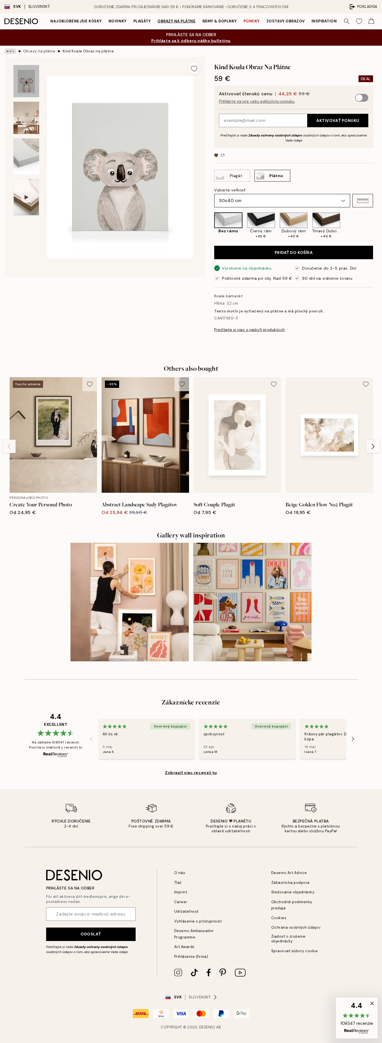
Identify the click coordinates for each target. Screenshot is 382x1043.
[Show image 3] (26, 156)
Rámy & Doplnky (219, 21)
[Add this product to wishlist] (194, 68)
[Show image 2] (26, 118)
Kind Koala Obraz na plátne (88, 51)
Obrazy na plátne (176, 21)
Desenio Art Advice (289, 872)
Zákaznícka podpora (290, 882)
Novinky (118, 21)
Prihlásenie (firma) (191, 956)
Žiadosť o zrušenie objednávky (288, 939)
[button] (362, 200)
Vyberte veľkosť (229, 190)
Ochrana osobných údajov (296, 927)
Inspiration (324, 21)
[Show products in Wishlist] (359, 21)
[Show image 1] (26, 81)
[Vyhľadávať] (347, 21)
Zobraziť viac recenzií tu (191, 772)
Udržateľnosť (186, 911)
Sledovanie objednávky (293, 892)
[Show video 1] (26, 197)
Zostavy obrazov (286, 21)
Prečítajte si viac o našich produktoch (249, 329)
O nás (179, 872)
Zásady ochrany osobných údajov (275, 135)
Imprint (180, 892)
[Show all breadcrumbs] (10, 51)
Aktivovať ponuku (337, 120)
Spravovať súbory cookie (294, 951)
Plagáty (142, 21)
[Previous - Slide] (209, 225)
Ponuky (252, 21)
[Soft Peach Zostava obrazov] (129, 602)
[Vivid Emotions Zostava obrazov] (252, 602)
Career (180, 902)
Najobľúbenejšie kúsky (76, 21)
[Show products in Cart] (371, 21)
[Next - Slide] (377, 225)
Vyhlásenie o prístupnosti (198, 921)
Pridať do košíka (294, 252)
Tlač (178, 882)
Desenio (207, 1027)
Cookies (279, 917)
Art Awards (184, 946)
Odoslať (91, 934)
